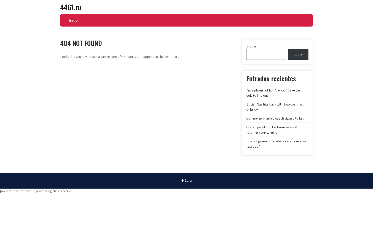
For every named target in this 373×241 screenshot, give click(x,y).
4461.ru (70, 7)
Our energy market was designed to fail (275, 118)
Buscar (251, 46)
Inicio (73, 20)
